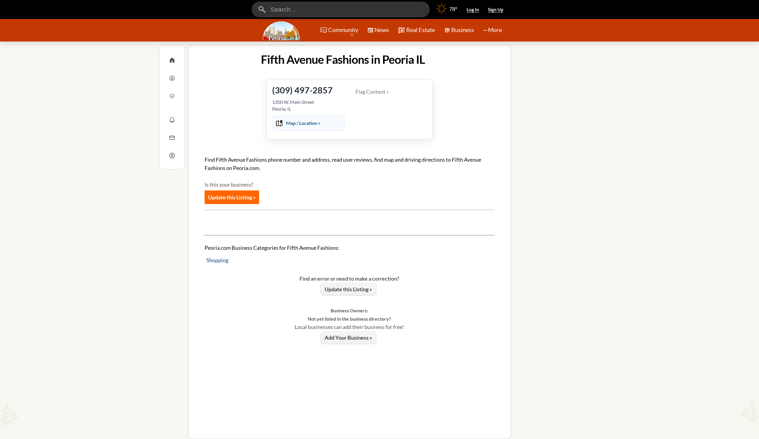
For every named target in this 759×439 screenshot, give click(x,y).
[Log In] (172, 78)
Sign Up (495, 9)
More (495, 29)
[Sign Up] (172, 96)
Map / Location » (303, 123)
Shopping (217, 260)
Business (462, 29)
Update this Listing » (232, 197)
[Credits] (172, 155)
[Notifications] (172, 120)
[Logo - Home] (282, 30)
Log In (473, 9)
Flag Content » (372, 91)
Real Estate (420, 29)
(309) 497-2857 (302, 90)
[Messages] (172, 137)
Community (343, 31)
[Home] (172, 60)
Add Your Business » (348, 337)
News (381, 29)
